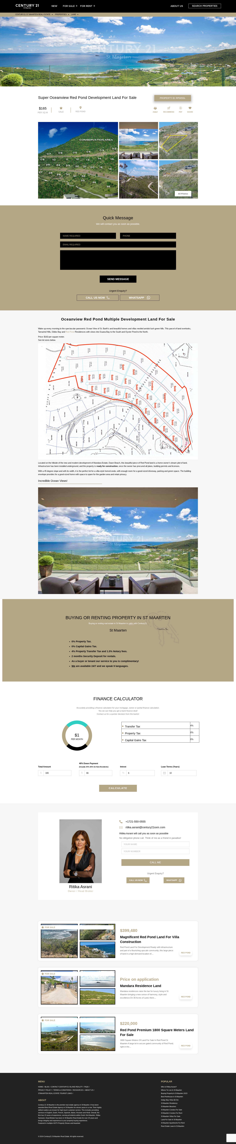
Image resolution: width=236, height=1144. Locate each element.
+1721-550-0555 (136, 821)
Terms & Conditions (62, 1090)
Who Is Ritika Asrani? (169, 1087)
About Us (176, 6)
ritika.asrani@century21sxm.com (145, 827)
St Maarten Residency (169, 1103)
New (54, 6)
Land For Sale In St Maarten (171, 1120)
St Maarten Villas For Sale (170, 1116)
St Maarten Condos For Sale (171, 1110)
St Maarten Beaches (168, 1106)
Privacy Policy (45, 1090)
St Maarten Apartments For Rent (173, 1123)
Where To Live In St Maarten (171, 1090)
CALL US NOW (96, 297)
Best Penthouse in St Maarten (172, 1097)
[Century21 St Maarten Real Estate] (27, 6)
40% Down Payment (93, 765)
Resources (78, 1090)
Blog (47, 1087)
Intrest (123, 766)
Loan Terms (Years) (170, 766)
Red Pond (70, 332)
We (73, 666)
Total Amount (44, 766)
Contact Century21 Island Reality (67, 1087)
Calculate (118, 788)
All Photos (183, 193)
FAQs (86, 1087)
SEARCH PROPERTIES (204, 6)
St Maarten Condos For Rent (171, 1113)
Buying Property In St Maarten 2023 (174, 1093)
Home (40, 1087)
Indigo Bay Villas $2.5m (170, 1100)
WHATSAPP (138, 297)
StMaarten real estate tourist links (55, 1093)
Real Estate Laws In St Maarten (172, 1126)
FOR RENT (86, 6)
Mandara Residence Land (140, 986)
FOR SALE (69, 6)
